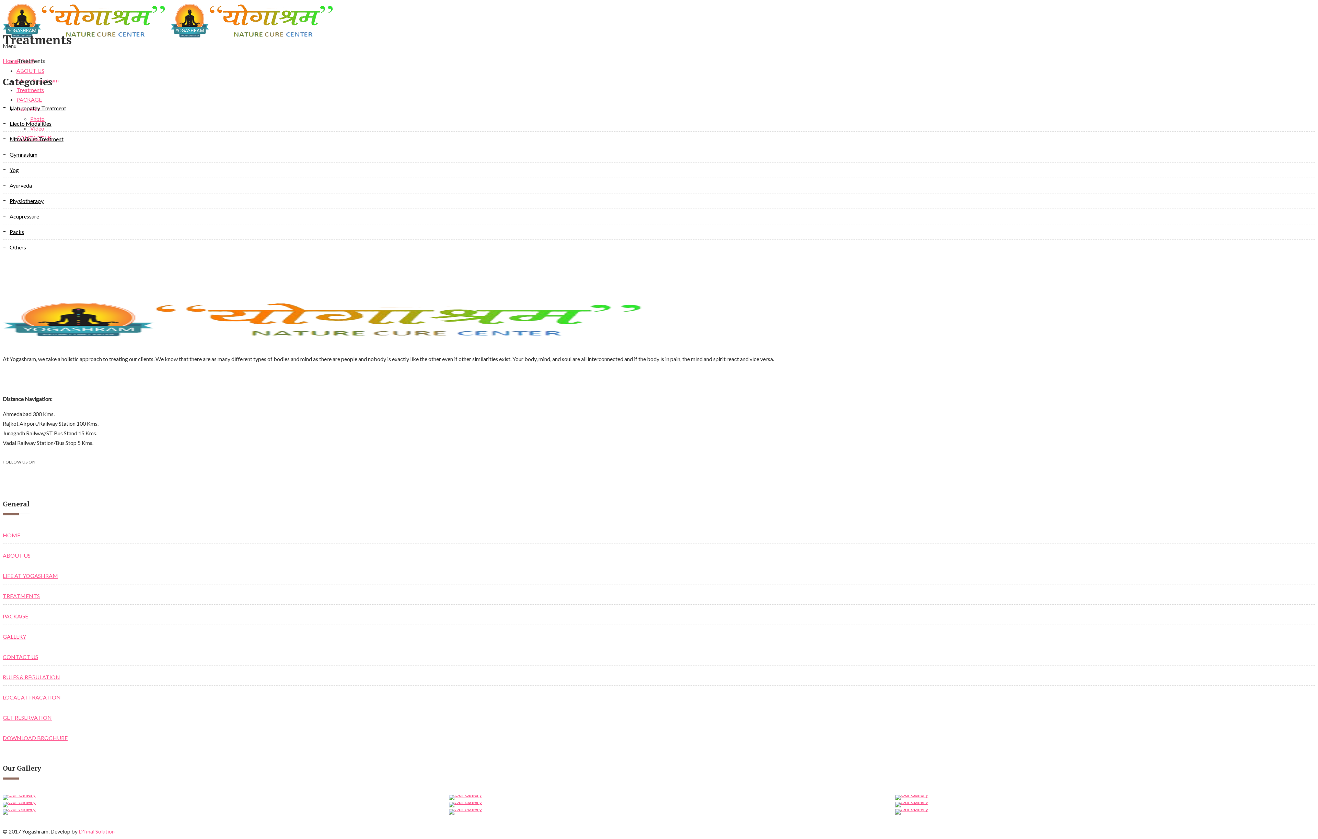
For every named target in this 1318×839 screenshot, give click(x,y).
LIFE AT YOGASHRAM (30, 575)
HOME (11, 535)
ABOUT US (17, 555)
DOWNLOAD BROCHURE (35, 738)
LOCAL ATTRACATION (32, 697)
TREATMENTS (21, 596)
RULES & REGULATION (31, 677)
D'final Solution (97, 831)
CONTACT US (20, 656)
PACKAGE (15, 616)
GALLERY (14, 636)
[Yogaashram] (170, 36)
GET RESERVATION (27, 717)
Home (10, 60)
